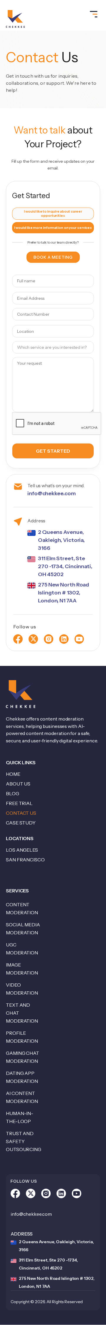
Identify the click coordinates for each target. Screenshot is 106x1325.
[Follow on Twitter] (30, 1195)
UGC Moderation (22, 949)
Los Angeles (22, 850)
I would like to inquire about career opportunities (53, 213)
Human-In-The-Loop (19, 1117)
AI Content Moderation (22, 1097)
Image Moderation (22, 969)
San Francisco (25, 860)
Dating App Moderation (22, 1077)
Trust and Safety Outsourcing (23, 1141)
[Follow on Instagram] (46, 1195)
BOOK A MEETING (53, 257)
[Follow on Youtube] (79, 639)
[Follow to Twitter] (33, 639)
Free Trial (19, 803)
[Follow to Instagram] (48, 639)
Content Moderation (22, 908)
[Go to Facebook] (18, 639)
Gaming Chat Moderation (22, 1057)
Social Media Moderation (23, 929)
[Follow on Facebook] (15, 1195)
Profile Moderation (22, 1037)
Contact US (21, 813)
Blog (12, 793)
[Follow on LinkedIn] (61, 1195)
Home (13, 774)
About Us (18, 784)
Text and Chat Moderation (22, 1013)
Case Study (21, 823)
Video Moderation (22, 989)
